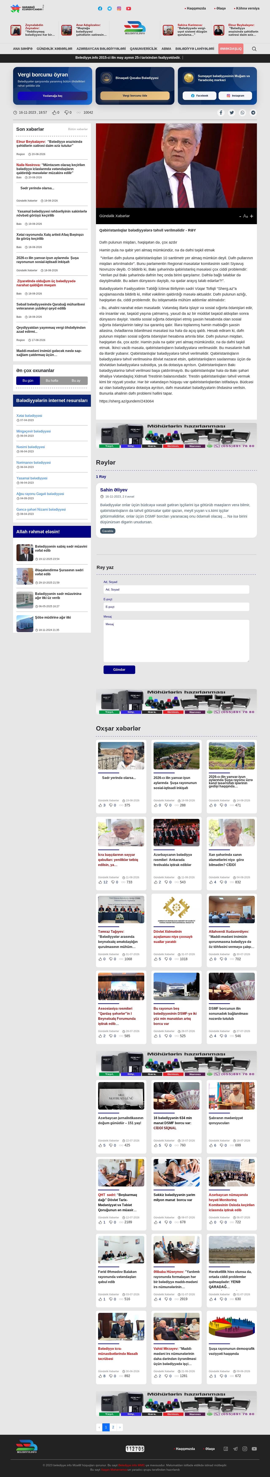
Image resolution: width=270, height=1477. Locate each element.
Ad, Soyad (110, 582)
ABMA (166, 48)
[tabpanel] (176, 436)
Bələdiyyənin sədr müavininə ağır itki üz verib (58, 581)
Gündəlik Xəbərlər (54, 48)
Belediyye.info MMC (131, 1465)
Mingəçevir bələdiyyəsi (34, 415)
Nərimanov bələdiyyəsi (34, 447)
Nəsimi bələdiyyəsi (31, 431)
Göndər (119, 669)
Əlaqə (221, 8)
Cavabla (107, 531)
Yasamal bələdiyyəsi (31, 462)
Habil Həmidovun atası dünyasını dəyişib (61, 628)
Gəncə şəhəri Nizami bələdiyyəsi (41, 494)
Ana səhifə (22, 48)
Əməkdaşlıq (231, 48)
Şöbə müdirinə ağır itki (53, 602)
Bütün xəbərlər (78, 129)
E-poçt (108, 599)
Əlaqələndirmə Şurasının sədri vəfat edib (59, 557)
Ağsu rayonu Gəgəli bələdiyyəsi (40, 478)
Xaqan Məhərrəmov (114, 1469)
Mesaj (108, 616)
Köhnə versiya (247, 8)
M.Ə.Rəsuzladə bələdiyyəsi (37, 509)
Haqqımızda (196, 8)
